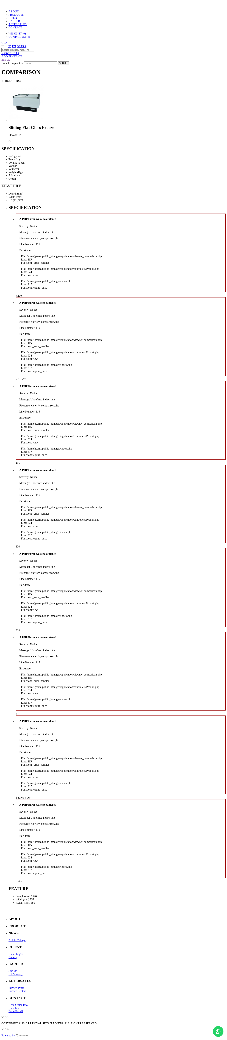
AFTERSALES (18, 24)
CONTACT (15, 27)
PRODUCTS (16, 14)
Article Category (18, 940)
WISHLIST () (17, 33)
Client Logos (16, 954)
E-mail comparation (12, 63)
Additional (14, 175)
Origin (12, 178)
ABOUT (14, 11)
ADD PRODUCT (11, 56)
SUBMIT (63, 63)
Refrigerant (15, 156)
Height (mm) (16, 199)
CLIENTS (14, 17)
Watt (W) (14, 169)
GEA (4, 42)
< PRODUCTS (10, 53)
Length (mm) (16, 193)
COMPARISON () (20, 36)
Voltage (13, 165)
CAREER (14, 21)
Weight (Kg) (16, 172)
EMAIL (5, 59)
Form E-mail (16, 1011)
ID (9, 46)
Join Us (13, 970)
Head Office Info (18, 1004)
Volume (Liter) (17, 162)
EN (14, 46)
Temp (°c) (14, 159)
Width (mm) (15, 196)
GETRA (21, 46)
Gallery (13, 957)
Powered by (8, 1035)
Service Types (16, 987)
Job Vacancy (16, 974)
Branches (14, 1008)
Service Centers (17, 991)
